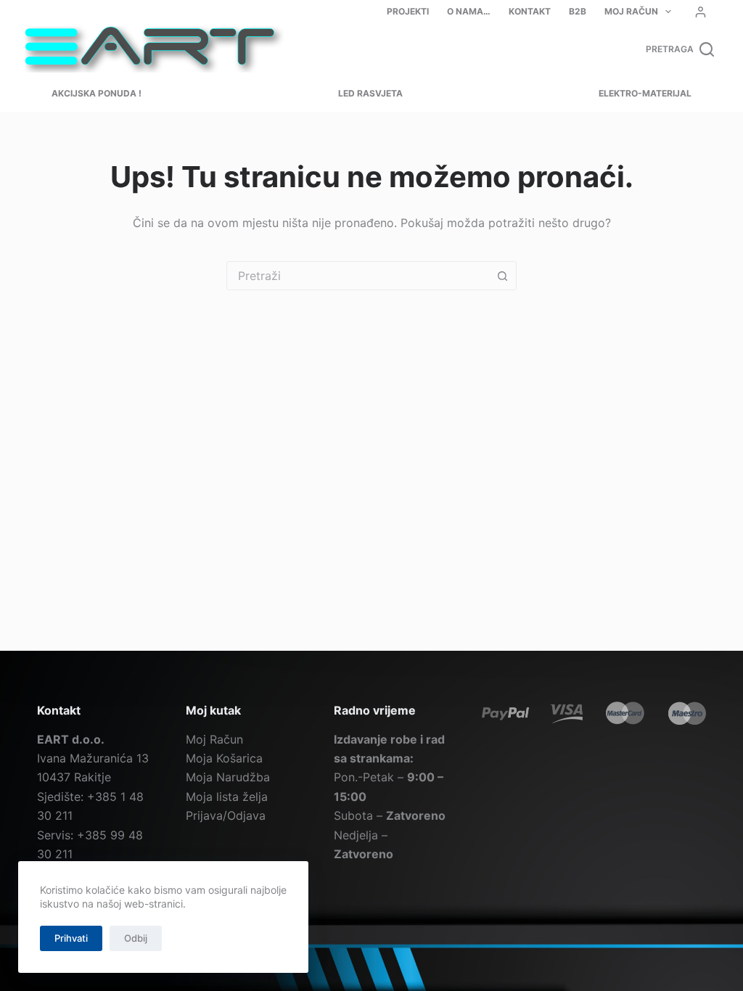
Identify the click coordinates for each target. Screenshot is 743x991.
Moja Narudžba (228, 777)
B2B (577, 11)
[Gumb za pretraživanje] (502, 275)
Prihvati (71, 938)
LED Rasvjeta (370, 93)
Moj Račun (631, 11)
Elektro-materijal (645, 93)
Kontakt (530, 11)
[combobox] (357, 275)
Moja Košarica (224, 758)
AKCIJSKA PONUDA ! (96, 93)
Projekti (408, 11)
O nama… (468, 11)
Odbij (135, 938)
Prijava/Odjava (226, 815)
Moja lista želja (227, 796)
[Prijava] (700, 12)
